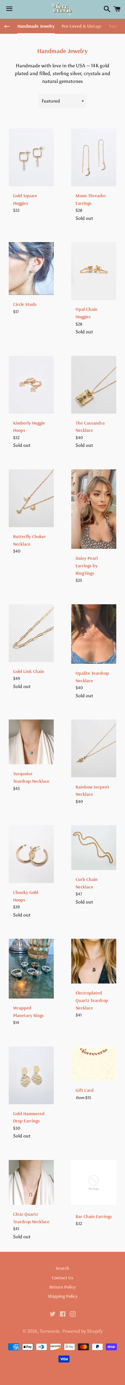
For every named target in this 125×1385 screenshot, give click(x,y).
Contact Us (62, 1277)
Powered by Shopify (82, 1331)
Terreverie (50, 1331)
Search (62, 1268)
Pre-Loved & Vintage (82, 26)
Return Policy (62, 1287)
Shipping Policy (63, 1296)
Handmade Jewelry (36, 26)
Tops (113, 26)
